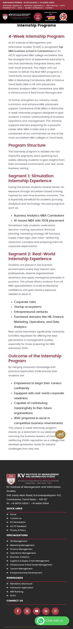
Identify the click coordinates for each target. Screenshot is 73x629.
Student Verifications (33, 8)
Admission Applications (34, 6)
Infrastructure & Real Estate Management (31, 565)
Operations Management (23, 553)
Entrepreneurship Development (26, 573)
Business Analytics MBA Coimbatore (39, 215)
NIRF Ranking (51, 6)
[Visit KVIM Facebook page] (18, 611)
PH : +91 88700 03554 (17, 503)
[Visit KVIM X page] (27, 611)
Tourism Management (21, 569)
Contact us (16, 518)
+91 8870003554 (30, 3)
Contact (48, 8)
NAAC (20, 8)
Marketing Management (22, 545)
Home (13, 514)
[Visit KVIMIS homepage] (17, 17)
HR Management (18, 541)
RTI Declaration (18, 522)
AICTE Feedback (18, 526)
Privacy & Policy (18, 530)
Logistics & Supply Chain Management (29, 561)
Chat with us (54, 620)
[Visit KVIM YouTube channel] (36, 611)
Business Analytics (19, 557)
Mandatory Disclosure (12, 6)
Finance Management (21, 549)
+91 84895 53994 (46, 3)
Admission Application (21, 588)
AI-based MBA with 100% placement (39, 220)
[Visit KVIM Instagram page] (55, 611)
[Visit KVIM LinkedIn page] (46, 611)
